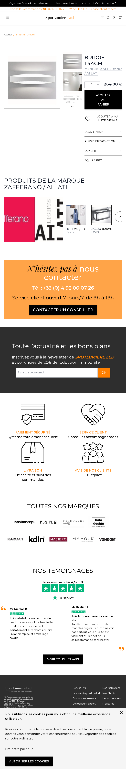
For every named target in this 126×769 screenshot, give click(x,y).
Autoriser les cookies (29, 761)
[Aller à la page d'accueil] (59, 18)
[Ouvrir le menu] (8, 18)
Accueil (8, 34)
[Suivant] (72, 107)
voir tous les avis (63, 659)
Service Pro (79, 687)
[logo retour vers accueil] (18, 689)
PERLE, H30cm (70, 230)
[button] (83, 208)
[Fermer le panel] (121, 712)
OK (104, 372)
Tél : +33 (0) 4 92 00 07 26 (63, 288)
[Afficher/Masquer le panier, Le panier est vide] (120, 17)
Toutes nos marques (63, 506)
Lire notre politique (19, 749)
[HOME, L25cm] (101, 215)
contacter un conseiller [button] (63, 309)
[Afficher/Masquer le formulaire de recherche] (108, 17)
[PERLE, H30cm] (76, 215)
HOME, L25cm (95, 230)
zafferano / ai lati (14, 198)
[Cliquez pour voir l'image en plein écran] (32, 80)
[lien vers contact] (102, 17)
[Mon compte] (114, 17)
